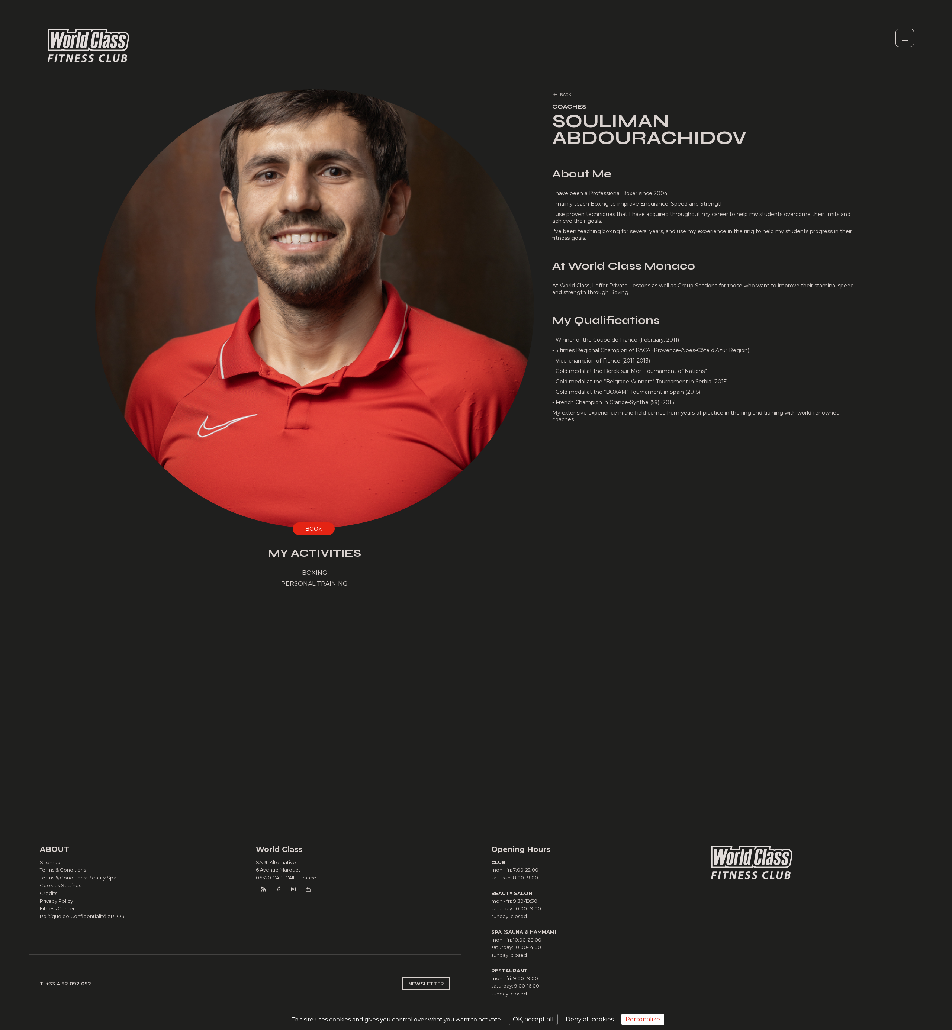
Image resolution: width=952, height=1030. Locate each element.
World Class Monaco (88, 45)
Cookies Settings (60, 885)
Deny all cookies (590, 1019)
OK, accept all (533, 1019)
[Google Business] (307, 889)
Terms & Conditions (63, 870)
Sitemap (50, 862)
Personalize (642, 1019)
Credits (48, 893)
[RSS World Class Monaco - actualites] (263, 889)
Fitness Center (57, 908)
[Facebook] (278, 889)
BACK (565, 94)
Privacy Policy (56, 901)
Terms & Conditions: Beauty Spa (78, 878)
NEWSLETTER (426, 983)
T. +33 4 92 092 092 (65, 983)
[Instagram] (293, 889)
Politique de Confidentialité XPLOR (82, 916)
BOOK (313, 528)
